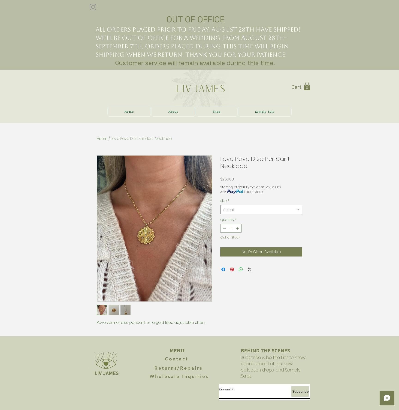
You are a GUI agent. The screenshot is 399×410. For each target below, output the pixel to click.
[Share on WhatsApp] (241, 269)
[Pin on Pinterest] (232, 269)
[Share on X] (249, 269)
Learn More (253, 191)
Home (102, 138)
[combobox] (261, 209)
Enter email (225, 389)
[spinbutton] (231, 228)
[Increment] (238, 228)
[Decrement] (224, 228)
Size (224, 201)
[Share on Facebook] (223, 269)
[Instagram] (92, 7)
